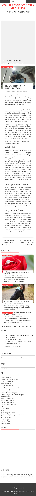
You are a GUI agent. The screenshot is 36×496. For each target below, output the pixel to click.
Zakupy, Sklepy (5, 421)
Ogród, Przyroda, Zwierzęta (9, 404)
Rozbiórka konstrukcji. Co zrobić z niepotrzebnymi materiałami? (27, 242)
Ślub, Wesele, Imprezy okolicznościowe (12, 414)
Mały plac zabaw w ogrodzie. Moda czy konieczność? (8, 242)
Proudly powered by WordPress (11, 491)
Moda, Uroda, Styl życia (7, 67)
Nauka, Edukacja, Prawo (8, 402)
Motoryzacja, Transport (8, 400)
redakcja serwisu (22, 91)
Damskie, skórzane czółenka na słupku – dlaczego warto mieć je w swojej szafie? (17, 313)
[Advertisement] (18, 40)
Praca (2, 406)
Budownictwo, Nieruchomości (9, 379)
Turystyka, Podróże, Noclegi (9, 418)
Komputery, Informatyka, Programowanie (13, 391)
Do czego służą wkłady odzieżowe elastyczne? (17, 302)
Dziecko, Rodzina (6, 383)
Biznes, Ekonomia (6, 377)
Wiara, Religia (5, 420)
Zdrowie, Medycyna (6, 423)
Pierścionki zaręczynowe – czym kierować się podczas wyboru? (16, 273)
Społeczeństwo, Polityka (8, 412)
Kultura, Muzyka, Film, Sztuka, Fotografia (12, 395)
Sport (2, 410)
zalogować (10, 358)
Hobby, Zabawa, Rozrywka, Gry (10, 387)
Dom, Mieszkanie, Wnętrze (8, 381)
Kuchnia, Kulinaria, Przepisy (9, 393)
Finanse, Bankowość (7, 385)
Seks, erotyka (5, 408)
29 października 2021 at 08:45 (13, 339)
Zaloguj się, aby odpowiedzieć (13, 346)
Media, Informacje (6, 396)
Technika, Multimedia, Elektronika (10, 416)
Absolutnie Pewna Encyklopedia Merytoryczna (18, 7)
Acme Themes (18, 493)
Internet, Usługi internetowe (9, 389)
